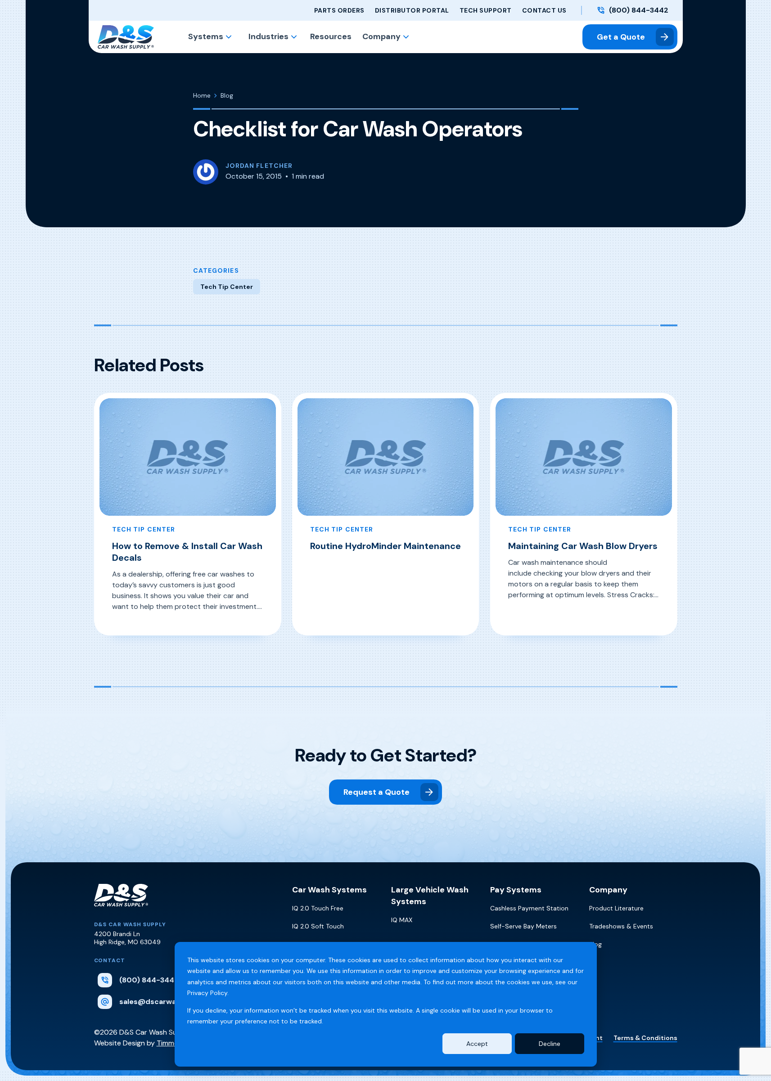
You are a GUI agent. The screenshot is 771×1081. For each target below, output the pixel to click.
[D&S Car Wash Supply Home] (126, 37)
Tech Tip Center (226, 287)
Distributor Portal (412, 10)
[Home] (121, 902)
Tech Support (486, 10)
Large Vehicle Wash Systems (430, 895)
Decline (549, 1044)
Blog (595, 944)
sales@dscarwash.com (161, 1001)
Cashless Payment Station (529, 908)
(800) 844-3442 (638, 10)
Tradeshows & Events (621, 926)
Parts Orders (339, 10)
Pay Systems (515, 889)
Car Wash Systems (329, 889)
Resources (331, 36)
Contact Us (544, 10)
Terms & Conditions (645, 1038)
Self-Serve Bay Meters (523, 926)
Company (381, 36)
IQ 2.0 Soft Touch (318, 926)
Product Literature (616, 908)
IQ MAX (401, 920)
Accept (477, 1044)
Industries (268, 36)
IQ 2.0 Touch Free (317, 908)
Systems (205, 36)
